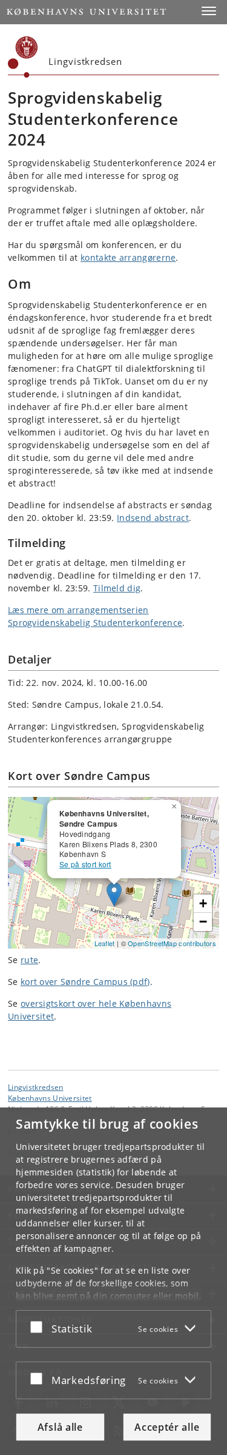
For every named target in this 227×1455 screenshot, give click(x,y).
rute (29, 960)
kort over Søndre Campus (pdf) (85, 981)
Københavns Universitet (50, 1098)
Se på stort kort (85, 864)
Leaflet (104, 943)
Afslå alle (60, 1427)
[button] (209, 11)
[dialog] (113, 1281)
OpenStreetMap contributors (172, 943)
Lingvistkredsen (36, 1087)
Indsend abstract (153, 517)
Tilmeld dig (116, 588)
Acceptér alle (166, 1427)
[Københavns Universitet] (23, 57)
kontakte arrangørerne (128, 257)
